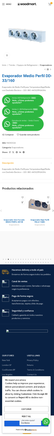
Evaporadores (46, 65)
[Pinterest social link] (17, 152)
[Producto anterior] (45, 69)
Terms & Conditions (35, 370)
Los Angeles (7, 374)
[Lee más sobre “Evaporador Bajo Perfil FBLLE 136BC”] (48, 202)
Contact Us (32, 374)
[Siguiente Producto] (50, 69)
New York (6, 360)
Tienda (12, 65)
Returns (30, 365)
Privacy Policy (32, 360)
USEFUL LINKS (33, 355)
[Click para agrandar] (7, 55)
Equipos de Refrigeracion (27, 65)
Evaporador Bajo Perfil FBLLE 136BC (40, 221)
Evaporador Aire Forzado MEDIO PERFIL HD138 (14, 221)
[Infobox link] (27, 272)
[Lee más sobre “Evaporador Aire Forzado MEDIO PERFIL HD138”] (22, 202)
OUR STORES (8, 355)
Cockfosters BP (8, 370)
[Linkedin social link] (20, 152)
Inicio (4, 65)
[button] (3, 259)
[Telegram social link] (23, 152)
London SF (6, 365)
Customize (26, 409)
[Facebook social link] (9, 152)
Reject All (26, 416)
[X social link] (13, 152)
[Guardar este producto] (22, 197)
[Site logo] (27, 4)
